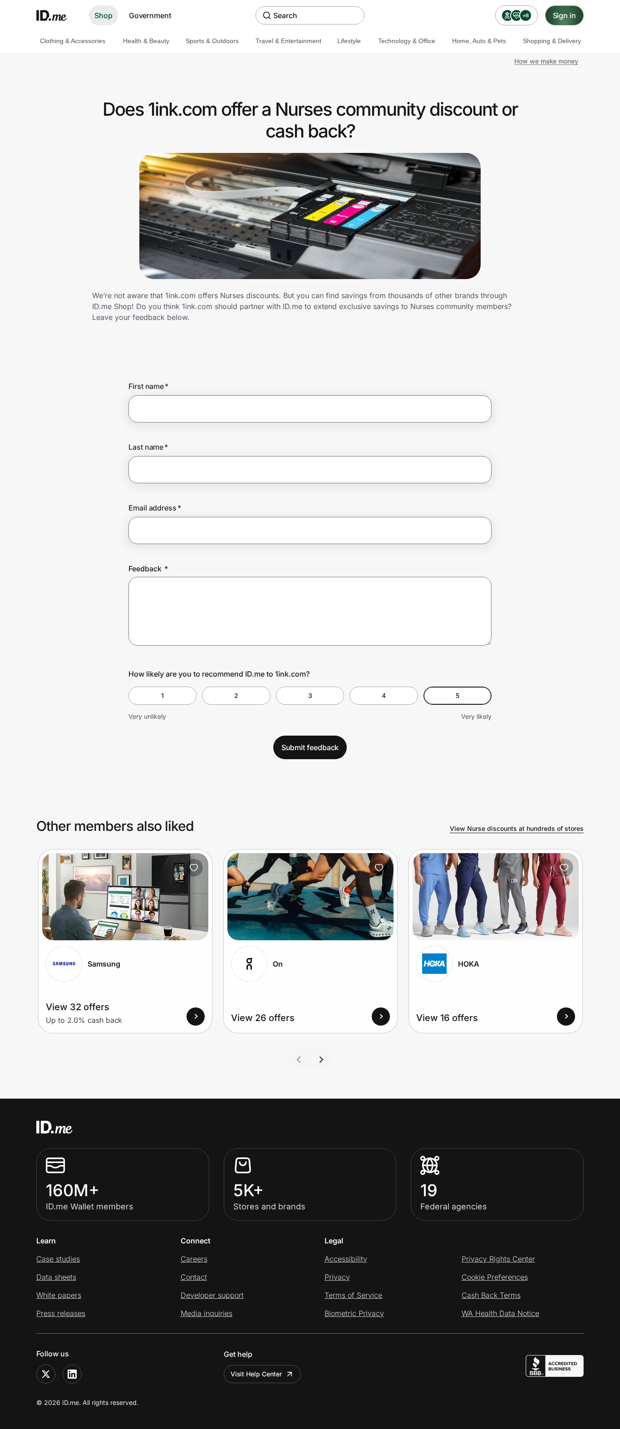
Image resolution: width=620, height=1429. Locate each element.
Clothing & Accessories (72, 40)
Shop (103, 15)
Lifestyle (349, 40)
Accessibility (346, 1258)
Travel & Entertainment (288, 40)
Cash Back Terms (491, 1295)
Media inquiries (206, 1313)
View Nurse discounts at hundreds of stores (517, 828)
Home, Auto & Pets (479, 40)
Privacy (337, 1277)
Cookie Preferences (495, 1277)
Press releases (60, 1313)
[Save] (194, 868)
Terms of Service (353, 1295)
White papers (58, 1295)
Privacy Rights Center (498, 1258)
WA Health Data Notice (500, 1313)
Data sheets (56, 1277)
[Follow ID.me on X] (45, 1374)
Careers (194, 1258)
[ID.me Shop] (57, 15)
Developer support (212, 1295)
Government (150, 15)
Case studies (58, 1258)
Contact (194, 1277)
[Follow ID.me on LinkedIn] (72, 1374)
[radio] (162, 696)
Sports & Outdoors (212, 40)
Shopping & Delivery (552, 40)
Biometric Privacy (354, 1313)
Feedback (148, 568)
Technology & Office (406, 40)
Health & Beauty (146, 40)
